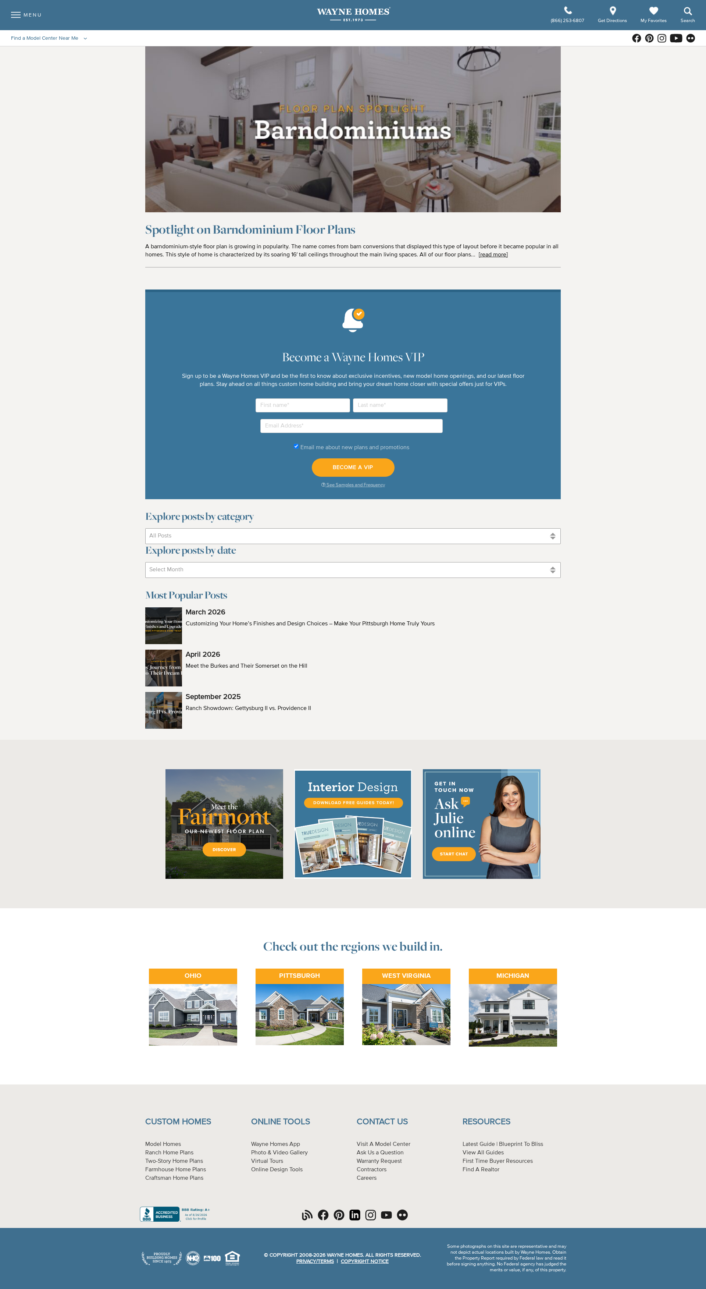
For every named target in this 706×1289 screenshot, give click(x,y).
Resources (486, 1122)
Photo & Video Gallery (279, 1153)
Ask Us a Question (380, 1153)
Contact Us (382, 1122)
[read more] (493, 255)
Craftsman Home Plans (174, 1178)
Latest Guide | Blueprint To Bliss (503, 1144)
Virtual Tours (267, 1161)
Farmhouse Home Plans (175, 1170)
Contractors (371, 1170)
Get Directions (613, 20)
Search (688, 20)
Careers (367, 1178)
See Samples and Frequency (355, 485)
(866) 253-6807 (568, 20)
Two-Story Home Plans (174, 1161)
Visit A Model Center (383, 1144)
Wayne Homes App (275, 1144)
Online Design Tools (277, 1170)
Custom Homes (178, 1122)
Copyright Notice (365, 1261)
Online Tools (280, 1122)
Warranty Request (379, 1161)
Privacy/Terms (315, 1261)
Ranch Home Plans (169, 1153)
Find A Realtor (481, 1170)
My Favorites (654, 20)
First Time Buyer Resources (498, 1161)
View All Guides (483, 1153)
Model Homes (163, 1144)
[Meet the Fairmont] (224, 878)
